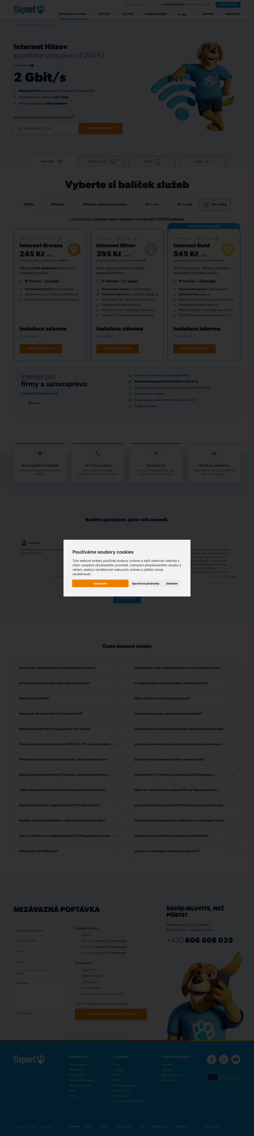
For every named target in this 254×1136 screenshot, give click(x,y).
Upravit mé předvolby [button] (145, 583)
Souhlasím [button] (100, 583)
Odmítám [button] (172, 583)
